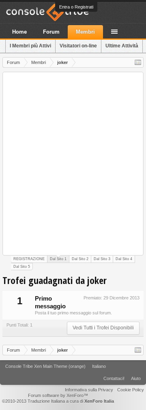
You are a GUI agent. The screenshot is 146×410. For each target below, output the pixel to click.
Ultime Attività (121, 46)
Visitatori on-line (78, 46)
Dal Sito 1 (58, 259)
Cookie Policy (130, 389)
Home (19, 32)
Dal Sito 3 (102, 259)
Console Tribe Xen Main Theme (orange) (45, 366)
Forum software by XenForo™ (58, 395)
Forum (51, 32)
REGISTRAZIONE (29, 259)
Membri (85, 32)
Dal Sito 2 (80, 259)
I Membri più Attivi (30, 46)
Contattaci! (114, 378)
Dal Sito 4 (124, 259)
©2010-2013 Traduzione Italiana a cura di (58, 401)
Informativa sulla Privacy (89, 389)
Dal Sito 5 (21, 267)
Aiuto (136, 378)
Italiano (99, 366)
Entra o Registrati (76, 6)
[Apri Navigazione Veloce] (138, 62)
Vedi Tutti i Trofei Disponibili (103, 328)
